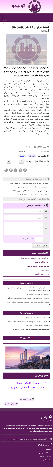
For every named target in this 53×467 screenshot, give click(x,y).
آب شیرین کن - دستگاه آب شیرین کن (34, 258)
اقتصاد (28, 383)
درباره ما (48, 449)
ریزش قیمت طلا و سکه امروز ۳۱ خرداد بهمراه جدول (32, 187)
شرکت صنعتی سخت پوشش (37, 266)
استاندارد (24, 387)
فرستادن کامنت (39, 246)
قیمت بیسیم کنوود (41, 274)
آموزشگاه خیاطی (42, 262)
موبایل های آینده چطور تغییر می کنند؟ (37, 317)
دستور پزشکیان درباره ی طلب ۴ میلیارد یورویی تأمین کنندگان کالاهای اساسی (28, 303)
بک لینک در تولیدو (45, 452)
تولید (37, 383)
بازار (44, 383)
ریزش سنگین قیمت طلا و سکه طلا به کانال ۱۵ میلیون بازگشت (30, 190)
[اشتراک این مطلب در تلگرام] (25, 170)
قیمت (22, 156)
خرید (34, 387)
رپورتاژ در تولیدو (45, 456)
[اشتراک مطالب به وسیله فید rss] (6, 170)
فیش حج (45, 270)
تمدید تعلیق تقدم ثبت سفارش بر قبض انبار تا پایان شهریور (31, 329)
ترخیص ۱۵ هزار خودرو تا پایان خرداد (37, 294)
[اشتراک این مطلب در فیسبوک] (20, 170)
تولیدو (18, 5)
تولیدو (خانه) (10, 404)
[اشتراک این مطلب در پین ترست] (11, 170)
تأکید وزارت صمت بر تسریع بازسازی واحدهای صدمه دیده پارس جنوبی (27, 321)
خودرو (14, 387)
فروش (32, 156)
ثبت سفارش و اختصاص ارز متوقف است (37, 325)
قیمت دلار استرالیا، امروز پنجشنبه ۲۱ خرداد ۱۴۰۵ (33, 194)
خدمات (43, 387)
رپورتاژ (18, 383)
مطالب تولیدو (26, 399)
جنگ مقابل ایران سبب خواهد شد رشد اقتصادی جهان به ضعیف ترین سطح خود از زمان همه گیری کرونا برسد (27, 289)
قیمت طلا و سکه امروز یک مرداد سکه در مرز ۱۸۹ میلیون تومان (29, 183)
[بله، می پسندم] (21, 161)
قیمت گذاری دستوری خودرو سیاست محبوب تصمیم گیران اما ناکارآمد (28, 298)
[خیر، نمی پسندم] (9, 161)
